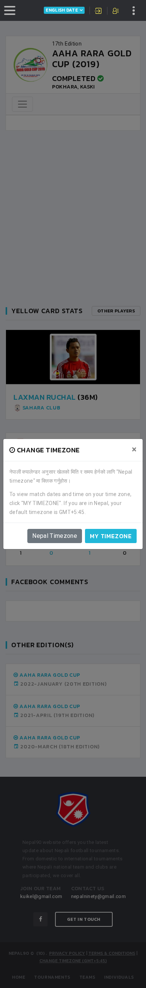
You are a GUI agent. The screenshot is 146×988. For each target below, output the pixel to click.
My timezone (111, 536)
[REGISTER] (116, 12)
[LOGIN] (98, 12)
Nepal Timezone (54, 535)
